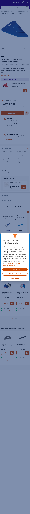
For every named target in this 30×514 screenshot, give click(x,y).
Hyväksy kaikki (15, 269)
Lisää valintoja (15, 278)
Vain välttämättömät (15, 273)
